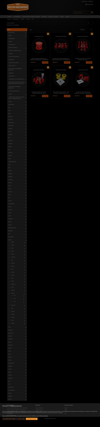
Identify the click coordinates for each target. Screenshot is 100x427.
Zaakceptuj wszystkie (32, 418)
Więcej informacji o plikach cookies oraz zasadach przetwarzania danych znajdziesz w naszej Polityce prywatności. (25, 415)
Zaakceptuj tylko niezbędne (9, 418)
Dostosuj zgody (21, 418)
